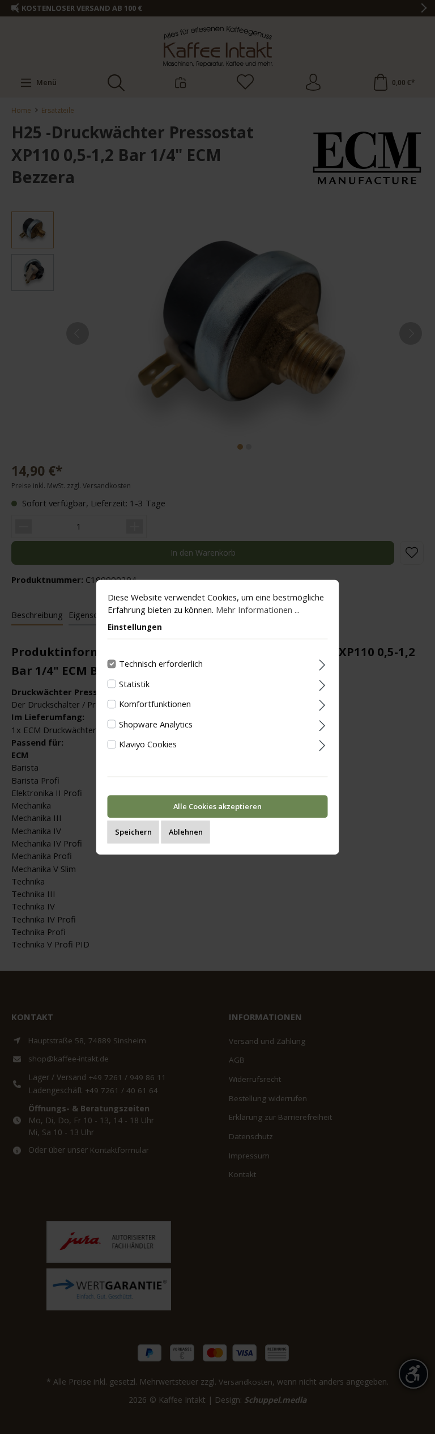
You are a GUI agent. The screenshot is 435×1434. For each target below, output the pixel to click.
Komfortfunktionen (155, 704)
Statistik (134, 683)
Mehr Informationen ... (258, 609)
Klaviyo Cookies (148, 744)
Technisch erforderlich (161, 663)
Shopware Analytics (156, 724)
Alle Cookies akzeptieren (217, 806)
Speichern (133, 832)
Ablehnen (186, 832)
